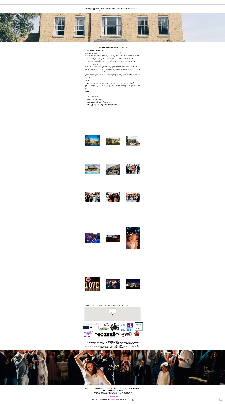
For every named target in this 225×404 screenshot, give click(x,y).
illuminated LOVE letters (93, 71)
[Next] (218, 367)
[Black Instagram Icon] (133, 399)
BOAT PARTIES (119, 392)
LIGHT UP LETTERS (112, 393)
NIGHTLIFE (125, 388)
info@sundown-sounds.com (120, 399)
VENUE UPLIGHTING (134, 388)
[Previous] (6, 367)
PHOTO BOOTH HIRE (108, 390)
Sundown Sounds (89, 69)
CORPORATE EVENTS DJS (100, 388)
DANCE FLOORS (128, 392)
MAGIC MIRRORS (118, 390)
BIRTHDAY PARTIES (112, 388)
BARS (120, 388)
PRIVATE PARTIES (110, 392)
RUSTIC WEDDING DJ (101, 393)
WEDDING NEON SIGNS (98, 392)
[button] (112, 27)
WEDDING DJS (89, 388)
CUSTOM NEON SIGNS (124, 393)
